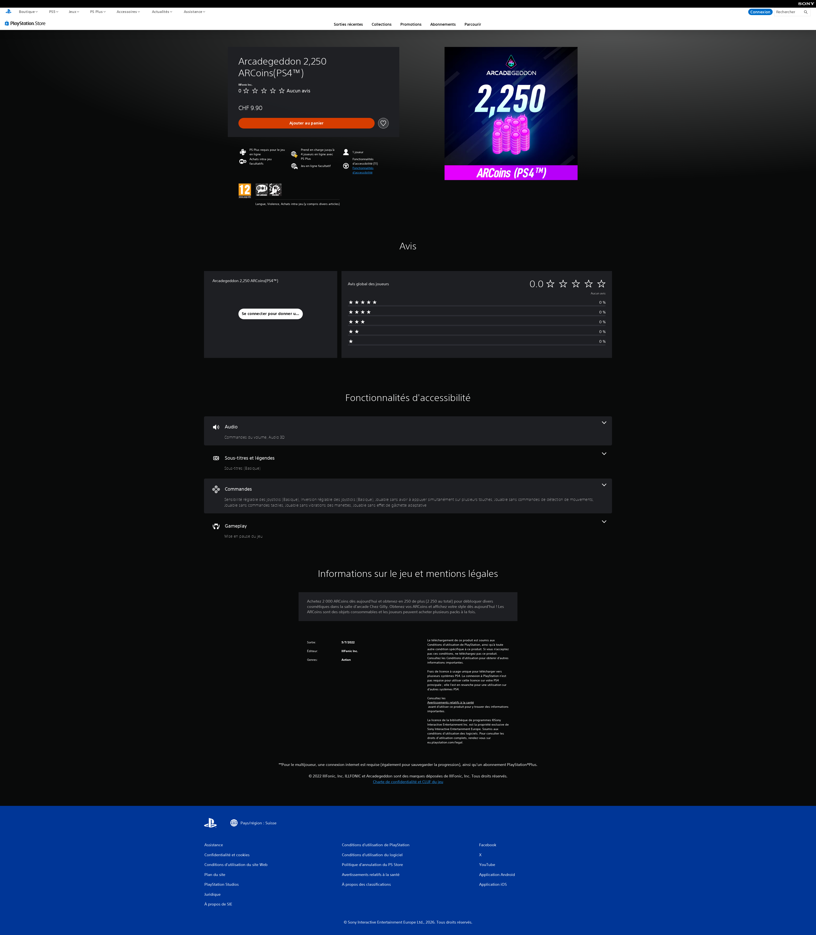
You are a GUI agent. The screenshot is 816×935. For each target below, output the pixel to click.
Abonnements (443, 24)
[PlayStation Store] (26, 23)
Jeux (72, 11)
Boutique (27, 11)
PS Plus (96, 11)
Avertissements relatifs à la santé (450, 702)
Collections (382, 24)
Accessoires (127, 11)
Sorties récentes (348, 24)
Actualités (160, 11)
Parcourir (473, 24)
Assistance (193, 11)
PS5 (52, 11)
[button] (371, 170)
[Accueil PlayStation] (8, 12)
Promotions (411, 24)
